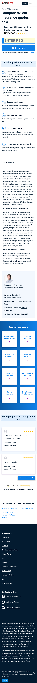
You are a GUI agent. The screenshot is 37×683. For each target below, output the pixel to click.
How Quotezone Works (10, 550)
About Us (5, 546)
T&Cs (3, 558)
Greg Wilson (18, 285)
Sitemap (4, 562)
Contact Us (5, 537)
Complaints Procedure (9, 567)
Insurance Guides (8, 575)
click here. (31, 52)
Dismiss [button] (5, 680)
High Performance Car (9, 508)
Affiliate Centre (7, 583)
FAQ (3, 579)
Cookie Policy (6, 571)
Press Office (6, 542)
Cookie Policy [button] (6, 676)
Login (25, 3)
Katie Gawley (16, 295)
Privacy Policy (6, 554)
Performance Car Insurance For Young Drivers (8, 514)
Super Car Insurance (27, 508)
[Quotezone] (7, 3)
